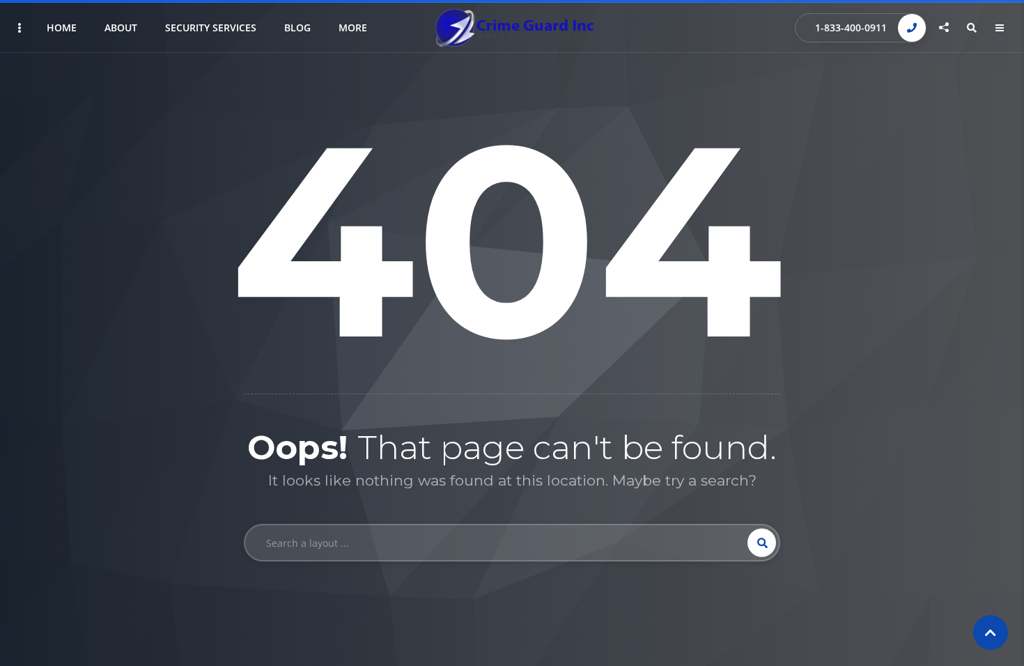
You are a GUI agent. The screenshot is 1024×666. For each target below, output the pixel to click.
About (120, 27)
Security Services (210, 27)
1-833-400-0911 (851, 27)
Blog (297, 27)
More (353, 27)
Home (62, 27)
